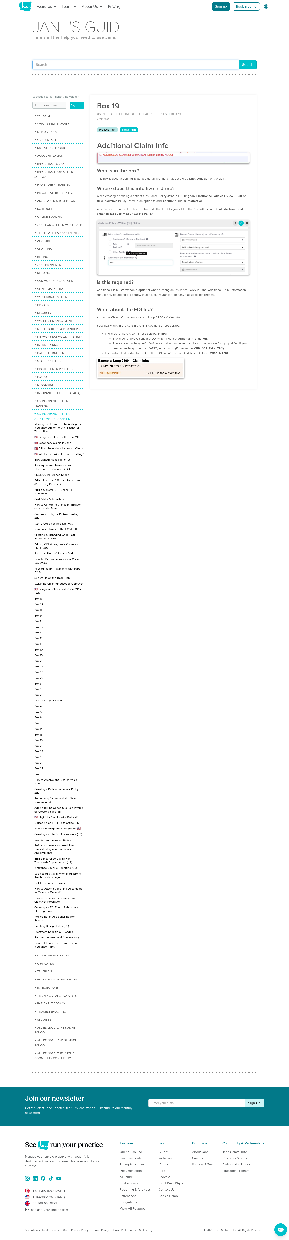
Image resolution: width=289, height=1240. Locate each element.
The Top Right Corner (48, 700)
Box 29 (38, 672)
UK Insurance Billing (54, 955)
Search (247, 65)
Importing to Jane (51, 164)
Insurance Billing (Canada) (58, 393)
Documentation (131, 1171)
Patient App (128, 1196)
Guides (164, 1152)
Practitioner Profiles (55, 369)
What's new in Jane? (53, 123)
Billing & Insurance (133, 1164)
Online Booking (49, 216)
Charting (44, 248)
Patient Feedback (51, 1003)
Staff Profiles (49, 361)
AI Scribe (44, 241)
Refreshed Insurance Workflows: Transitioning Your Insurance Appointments (55, 849)
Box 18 (38, 734)
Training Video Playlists (57, 995)
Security (44, 313)
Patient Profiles (50, 353)
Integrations (48, 987)
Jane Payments (49, 265)
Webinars (165, 1158)
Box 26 (38, 763)
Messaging (45, 385)
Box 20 (39, 745)
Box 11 (38, 610)
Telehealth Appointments (58, 233)
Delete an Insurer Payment (51, 883)
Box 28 (38, 678)
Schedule (45, 209)
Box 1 (37, 644)
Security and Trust (36, 1230)
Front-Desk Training (53, 184)
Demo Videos (47, 131)
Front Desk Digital (171, 1183)
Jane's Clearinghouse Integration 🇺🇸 (57, 828)
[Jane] (25, 6)
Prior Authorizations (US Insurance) (56, 937)
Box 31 (38, 683)
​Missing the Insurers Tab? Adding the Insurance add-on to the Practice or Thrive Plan (58, 428)
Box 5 (38, 712)
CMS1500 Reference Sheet (51, 475)
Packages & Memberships (57, 979)
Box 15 (38, 655)
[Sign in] (266, 6)
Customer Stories (234, 1158)
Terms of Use (59, 1230)
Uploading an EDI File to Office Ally (56, 823)
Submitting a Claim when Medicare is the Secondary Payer (57, 875)
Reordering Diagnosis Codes (52, 840)
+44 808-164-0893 (44, 1203)
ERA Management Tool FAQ (52, 459)
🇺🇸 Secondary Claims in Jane (52, 443)
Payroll (43, 377)
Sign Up (76, 105)
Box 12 (38, 632)
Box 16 (38, 598)
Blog (162, 1171)
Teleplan (44, 971)
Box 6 (38, 717)
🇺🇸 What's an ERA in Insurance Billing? (59, 454)
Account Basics (50, 155)
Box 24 (38, 604)
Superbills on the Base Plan (52, 578)
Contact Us (166, 1189)
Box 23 (38, 751)
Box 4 (38, 706)
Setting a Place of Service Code (54, 553)
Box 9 (38, 615)
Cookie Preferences (124, 1230)
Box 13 (38, 638)
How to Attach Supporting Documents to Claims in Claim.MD (58, 890)
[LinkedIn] (35, 1178)
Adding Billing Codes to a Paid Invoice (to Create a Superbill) (58, 809)
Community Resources (55, 281)
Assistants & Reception (56, 201)
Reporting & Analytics (135, 1189)
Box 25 (38, 757)
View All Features (132, 1208)
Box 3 (38, 689)
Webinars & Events (52, 297)
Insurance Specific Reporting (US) (55, 868)
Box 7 (38, 723)
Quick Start (46, 140)
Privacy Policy (79, 1230)
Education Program (235, 1171)
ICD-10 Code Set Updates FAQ (53, 523)
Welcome (44, 116)
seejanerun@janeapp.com (49, 1209)
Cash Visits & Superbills (49, 499)
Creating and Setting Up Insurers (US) (58, 834)
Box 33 (38, 774)
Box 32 (38, 627)
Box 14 (38, 729)
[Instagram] (27, 1178)
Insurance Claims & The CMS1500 (55, 529)
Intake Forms (47, 345)
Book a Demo (168, 1196)
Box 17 (38, 621)
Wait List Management (55, 321)
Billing (42, 257)
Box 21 (38, 661)
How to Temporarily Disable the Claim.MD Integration (54, 899)
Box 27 (38, 768)
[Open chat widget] (280, 1229)
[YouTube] (58, 1178)
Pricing (114, 6)
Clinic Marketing (50, 289)
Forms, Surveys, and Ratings (60, 337)
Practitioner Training (55, 192)
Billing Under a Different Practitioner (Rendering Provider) (57, 482)
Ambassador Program (237, 1164)
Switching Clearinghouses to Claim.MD (58, 583)
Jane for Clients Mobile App (59, 224)
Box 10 (38, 649)
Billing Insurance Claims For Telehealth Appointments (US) (53, 860)
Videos (164, 1164)
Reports (43, 273)
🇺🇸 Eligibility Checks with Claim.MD (56, 817)
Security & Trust (203, 1164)
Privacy (43, 305)
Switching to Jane (52, 148)
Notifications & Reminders (58, 329)
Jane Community (234, 1152)
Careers (197, 1158)
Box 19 (38, 740)
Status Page (146, 1230)
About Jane (200, 1152)
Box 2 (38, 695)
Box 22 (38, 666)
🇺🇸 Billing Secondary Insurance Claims (59, 448)
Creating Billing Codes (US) (51, 926)
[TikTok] (51, 1178)
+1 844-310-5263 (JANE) (48, 1191)
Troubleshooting (51, 1011)
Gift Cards (45, 963)
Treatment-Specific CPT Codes (53, 931)
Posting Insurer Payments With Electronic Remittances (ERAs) (53, 467)
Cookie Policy (100, 1230)
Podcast (164, 1177)
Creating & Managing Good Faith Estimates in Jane (55, 536)
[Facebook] (43, 1178)
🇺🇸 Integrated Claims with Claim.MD (56, 437)
